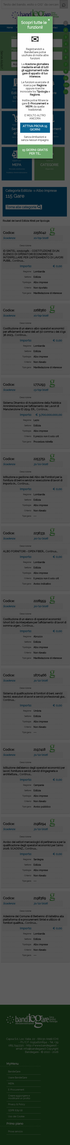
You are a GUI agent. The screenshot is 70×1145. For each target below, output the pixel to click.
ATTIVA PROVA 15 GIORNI (35, 127)
